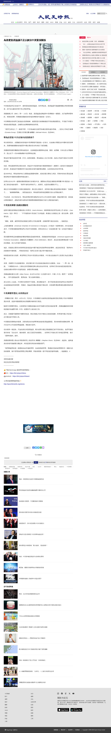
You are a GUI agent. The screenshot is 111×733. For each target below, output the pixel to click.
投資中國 (27, 466)
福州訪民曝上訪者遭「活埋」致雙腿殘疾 (93, 41)
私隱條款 (77, 729)
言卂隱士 (97, 124)
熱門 (29, 22)
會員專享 (20, 22)
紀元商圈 (93, 13)
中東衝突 (85, 233)
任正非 (39, 466)
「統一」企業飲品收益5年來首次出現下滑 (93, 44)
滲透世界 (20, 466)
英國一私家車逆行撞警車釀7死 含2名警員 (93, 49)
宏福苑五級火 (87, 250)
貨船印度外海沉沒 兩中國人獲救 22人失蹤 (93, 58)
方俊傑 (104, 111)
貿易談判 (7, 468)
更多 (102, 127)
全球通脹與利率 (87, 226)
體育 (89, 22)
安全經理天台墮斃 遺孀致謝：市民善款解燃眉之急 (94, 87)
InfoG (51, 22)
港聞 (34, 22)
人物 (6, 721)
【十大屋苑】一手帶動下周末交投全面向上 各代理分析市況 (94, 61)
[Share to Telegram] (44, 100)
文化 (73, 22)
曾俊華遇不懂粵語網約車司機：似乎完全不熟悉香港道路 (94, 76)
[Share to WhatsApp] (47, 100)
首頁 (12, 22)
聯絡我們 (63, 729)
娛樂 (98, 22)
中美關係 (22, 468)
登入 (36, 462)
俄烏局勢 (85, 235)
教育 (94, 22)
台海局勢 (85, 228)
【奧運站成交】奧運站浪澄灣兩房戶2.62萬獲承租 (94, 66)
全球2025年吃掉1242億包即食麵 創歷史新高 (95, 92)
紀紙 (85, 22)
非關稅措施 (12, 466)
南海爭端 (85, 230)
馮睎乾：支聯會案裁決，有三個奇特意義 (94, 84)
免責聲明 (70, 729)
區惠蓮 (83, 131)
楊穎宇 (97, 117)
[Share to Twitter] (42, 100)
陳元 (34, 466)
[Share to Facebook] (39, 100)
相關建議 (56, 729)
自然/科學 (80, 22)
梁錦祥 (90, 114)
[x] (69, 693)
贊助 (87, 13)
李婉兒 (90, 124)
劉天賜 (97, 111)
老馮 (104, 124)
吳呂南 (97, 114)
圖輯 (32, 715)
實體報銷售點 (15, 13)
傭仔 (89, 121)
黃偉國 (83, 117)
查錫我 (95, 127)
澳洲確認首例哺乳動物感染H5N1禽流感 (93, 47)
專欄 (56, 22)
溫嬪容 (88, 127)
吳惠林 (83, 124)
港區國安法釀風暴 (88, 243)
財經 (47, 22)
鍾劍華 (90, 111)
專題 (6, 715)
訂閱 (46, 462)
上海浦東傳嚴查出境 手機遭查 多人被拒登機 (94, 81)
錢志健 (83, 114)
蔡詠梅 (104, 117)
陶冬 (82, 127)
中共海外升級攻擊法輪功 (90, 247)
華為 (55, 466)
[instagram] (58, 693)
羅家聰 (104, 114)
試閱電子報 (7, 13)
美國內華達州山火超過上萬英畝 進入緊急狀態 (94, 55)
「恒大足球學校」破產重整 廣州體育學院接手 (94, 52)
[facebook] (62, 693)
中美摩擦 (69, 466)
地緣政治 (61, 466)
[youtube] (73, 693)
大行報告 (85, 240)
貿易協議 (15, 468)
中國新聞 (16, 36)
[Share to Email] (49, 100)
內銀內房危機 (87, 238)
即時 (25, 22)
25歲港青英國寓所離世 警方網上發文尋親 (94, 100)
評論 (60, 22)
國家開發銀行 (47, 466)
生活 (65, 22)
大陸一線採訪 (87, 245)
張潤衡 (95, 121)
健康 (69, 22)
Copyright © (85, 729)
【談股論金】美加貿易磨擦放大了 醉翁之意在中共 (94, 63)
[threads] (65, 693)
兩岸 (38, 22)
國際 (42, 22)
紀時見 (85, 223)
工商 (32, 718)
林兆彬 (83, 121)
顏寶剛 (90, 117)
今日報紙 (7, 693)
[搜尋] (106, 13)
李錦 (102, 121)
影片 (6, 696)
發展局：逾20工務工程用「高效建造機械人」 (94, 89)
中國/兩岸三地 (7, 36)
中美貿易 (30, 468)
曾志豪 (83, 111)
